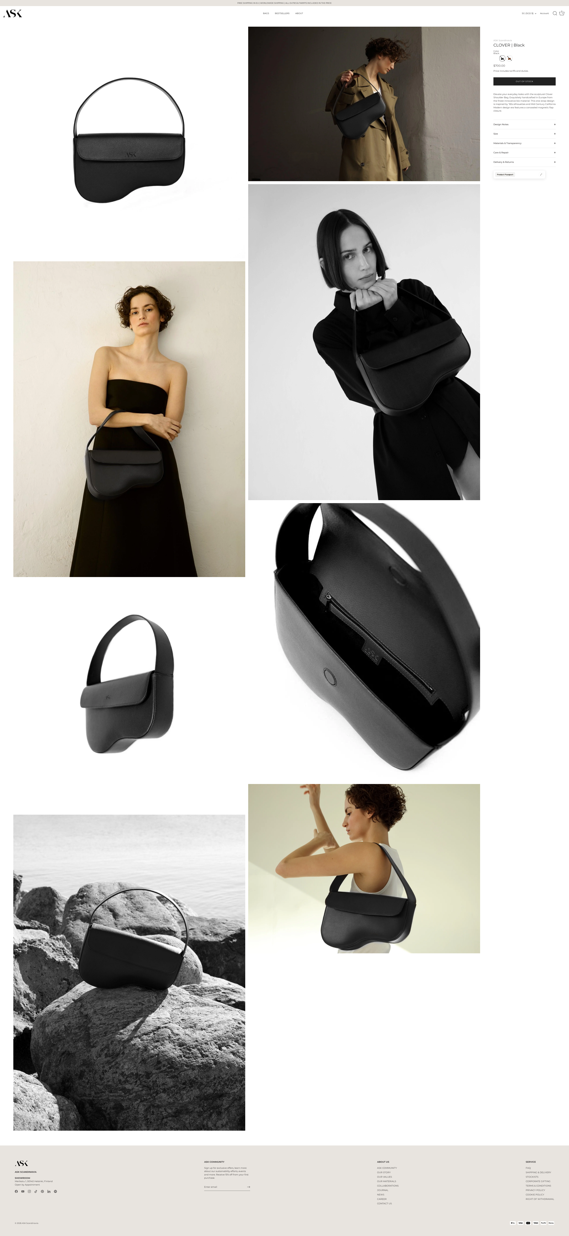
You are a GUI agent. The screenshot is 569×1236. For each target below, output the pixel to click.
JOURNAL (382, 1190)
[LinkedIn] (48, 1191)
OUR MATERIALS (386, 1181)
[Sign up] (248, 1186)
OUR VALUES (384, 1176)
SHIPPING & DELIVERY (538, 1172)
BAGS (266, 13)
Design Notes (501, 124)
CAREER (382, 1199)
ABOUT (299, 13)
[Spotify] (55, 1191)
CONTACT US (384, 1203)
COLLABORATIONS (388, 1185)
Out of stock (524, 81)
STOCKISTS (532, 1176)
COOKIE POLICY (535, 1194)
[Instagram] (29, 1191)
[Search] (555, 13)
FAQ (528, 1168)
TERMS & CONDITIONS (538, 1185)
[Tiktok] (35, 1191)
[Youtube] (22, 1191)
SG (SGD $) (528, 13)
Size (495, 133)
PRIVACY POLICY (535, 1190)
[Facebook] (16, 1191)
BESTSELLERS (282, 13)
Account (544, 13)
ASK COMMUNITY (387, 1168)
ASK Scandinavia (502, 40)
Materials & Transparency (507, 143)
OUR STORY (384, 1172)
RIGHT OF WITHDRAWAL (540, 1199)
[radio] (502, 58)
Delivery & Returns (503, 162)
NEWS (380, 1194)
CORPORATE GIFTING (538, 1181)
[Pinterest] (42, 1191)
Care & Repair (501, 152)
